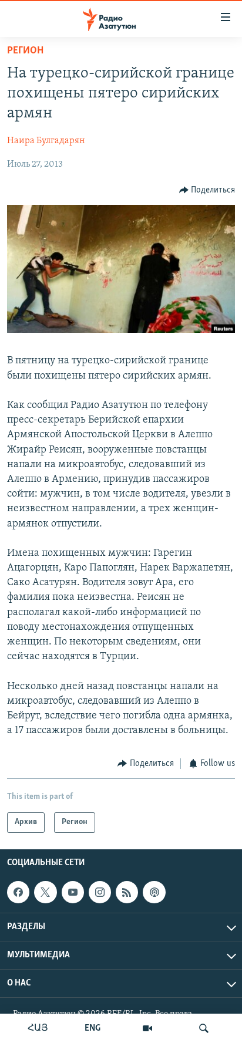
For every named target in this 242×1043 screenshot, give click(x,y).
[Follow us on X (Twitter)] (45, 892)
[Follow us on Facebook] (18, 892)
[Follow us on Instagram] (100, 892)
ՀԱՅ (38, 1028)
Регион (25, 51)
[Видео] (147, 1028)
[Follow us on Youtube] (73, 892)
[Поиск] (203, 1028)
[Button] (207, 190)
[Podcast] (154, 892)
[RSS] (127, 892)
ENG (92, 1028)
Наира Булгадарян (46, 141)
